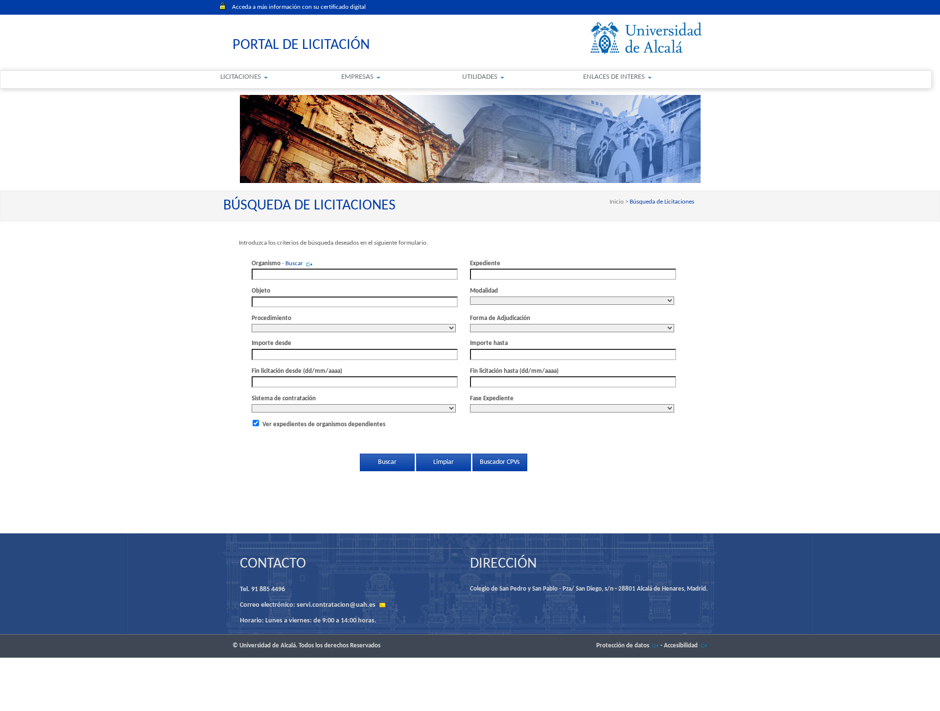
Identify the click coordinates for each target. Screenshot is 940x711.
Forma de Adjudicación (500, 318)
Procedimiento (271, 318)
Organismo (266, 263)
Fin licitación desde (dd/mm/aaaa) (297, 371)
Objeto (261, 291)
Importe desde (271, 343)
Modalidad (484, 291)
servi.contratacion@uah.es (336, 605)
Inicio (617, 202)
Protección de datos (622, 645)
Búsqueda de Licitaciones (661, 202)
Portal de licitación (301, 45)
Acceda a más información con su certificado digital (299, 7)
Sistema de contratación (284, 398)
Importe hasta (489, 343)
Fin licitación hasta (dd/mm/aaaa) (514, 371)
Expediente (485, 263)
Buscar (294, 263)
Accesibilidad (681, 645)
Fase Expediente (492, 398)
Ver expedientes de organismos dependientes (323, 424)
